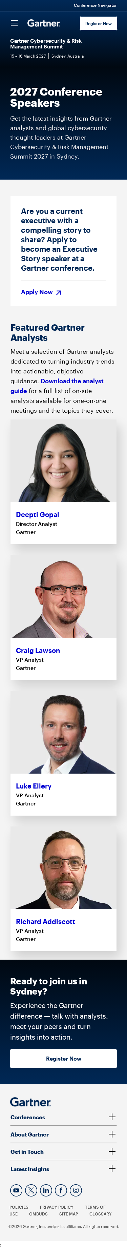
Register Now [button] (63, 1058)
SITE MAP (68, 1213)
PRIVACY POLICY (56, 1207)
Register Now (98, 23)
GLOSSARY (100, 1213)
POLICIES (18, 1207)
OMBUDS (38, 1213)
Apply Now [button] (37, 292)
